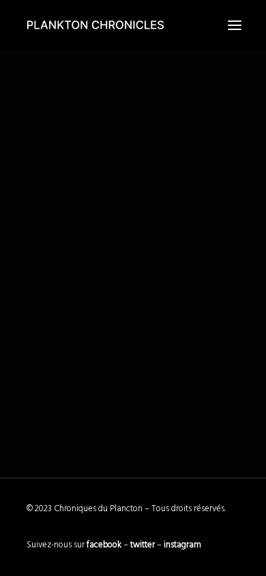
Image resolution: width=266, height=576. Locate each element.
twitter (142, 545)
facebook (104, 545)
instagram (182, 545)
